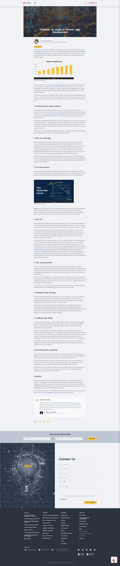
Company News (83, 531)
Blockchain (46, 533)
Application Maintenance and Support (31, 536)
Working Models (83, 523)
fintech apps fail (58, 86)
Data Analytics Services (49, 520)
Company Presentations (85, 533)
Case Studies (82, 526)
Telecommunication (66, 533)
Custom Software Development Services (30, 516)
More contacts (62, 549)
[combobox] (64, 481)
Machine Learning (48, 530)
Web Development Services (31, 518)
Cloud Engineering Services (31, 532)
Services (26, 512)
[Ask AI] (113, 559)
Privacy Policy (70, 562)
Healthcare (64, 515)
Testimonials (82, 521)
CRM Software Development (51, 515)
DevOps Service (28, 530)
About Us (82, 512)
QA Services (27, 538)
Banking (63, 523)
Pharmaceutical (65, 517)
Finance (63, 520)
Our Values (82, 515)
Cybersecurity (38, 46)
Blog (80, 529)
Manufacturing (65, 525)
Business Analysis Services (31, 524)
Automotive (64, 535)
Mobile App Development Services (31, 522)
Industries (63, 512)
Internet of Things (48, 525)
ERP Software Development (50, 517)
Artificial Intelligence (48, 528)
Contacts (26, 547)
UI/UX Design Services (30, 527)
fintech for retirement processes (43, 249)
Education (63, 543)
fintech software (52, 114)
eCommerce (64, 528)
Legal (62, 540)
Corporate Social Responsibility (84, 518)
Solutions (45, 512)
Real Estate (64, 538)
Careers (81, 538)
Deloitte (55, 55)
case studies (48, 392)
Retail (62, 530)
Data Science (46, 538)
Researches (82, 535)
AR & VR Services (48, 535)
